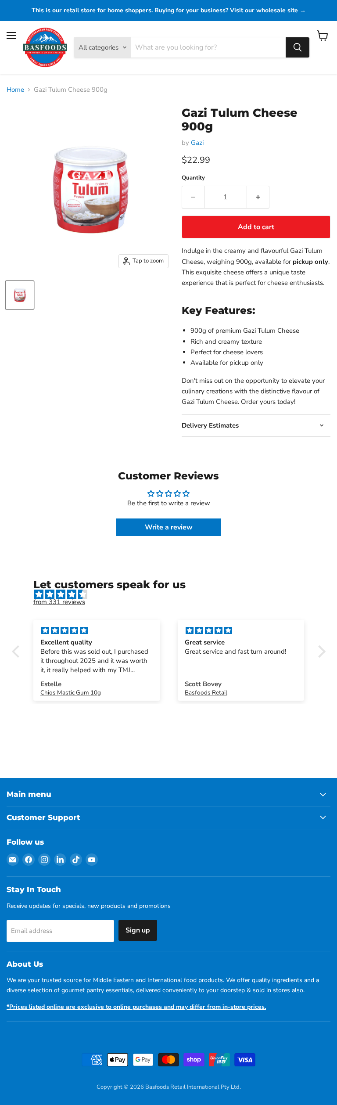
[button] (17, 651)
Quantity (193, 178)
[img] (173, 594)
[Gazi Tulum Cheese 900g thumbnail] (20, 295)
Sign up (137, 930)
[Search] (297, 47)
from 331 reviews (59, 601)
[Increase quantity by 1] (258, 197)
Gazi (197, 142)
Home (15, 90)
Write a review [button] (169, 527)
